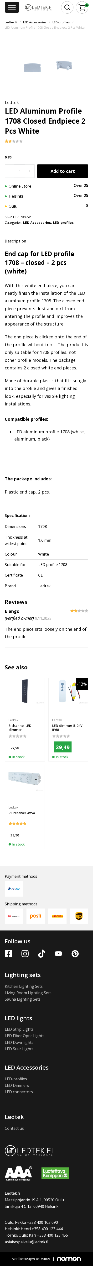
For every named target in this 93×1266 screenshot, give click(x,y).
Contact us (14, 1128)
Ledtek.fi (11, 22)
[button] (82, 7)
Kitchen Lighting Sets (24, 986)
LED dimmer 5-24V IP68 (67, 727)
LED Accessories (34, 22)
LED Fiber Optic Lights (24, 1035)
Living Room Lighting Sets (28, 992)
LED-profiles (61, 22)
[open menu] (12, 7)
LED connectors (19, 1091)
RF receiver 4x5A (22, 813)
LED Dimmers (17, 1085)
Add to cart (63, 171)
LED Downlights (19, 1042)
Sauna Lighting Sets (23, 999)
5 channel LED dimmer (20, 727)
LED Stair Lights (19, 1048)
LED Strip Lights (19, 1029)
